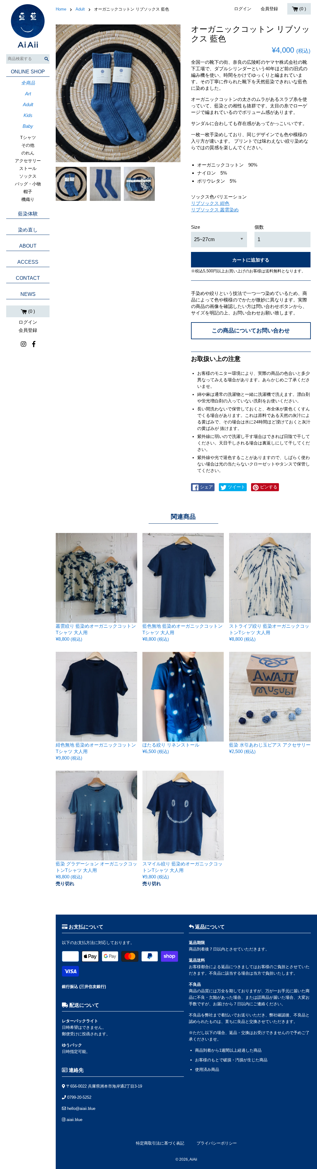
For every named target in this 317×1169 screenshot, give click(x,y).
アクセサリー (28, 160)
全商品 (28, 82)
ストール (28, 168)
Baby (28, 126)
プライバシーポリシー (217, 1143)
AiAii (193, 1159)
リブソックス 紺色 (210, 203)
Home (61, 9)
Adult (28, 104)
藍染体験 (28, 213)
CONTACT (28, 278)
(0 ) (31, 311)
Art (28, 93)
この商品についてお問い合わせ (251, 330)
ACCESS (27, 262)
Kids (28, 115)
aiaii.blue (73, 1119)
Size (195, 227)
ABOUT (28, 246)
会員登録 (28, 330)
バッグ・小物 (28, 183)
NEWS (28, 294)
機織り (27, 199)
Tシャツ (28, 137)
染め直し (28, 229)
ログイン (28, 322)
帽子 (28, 191)
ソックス (28, 176)
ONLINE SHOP (28, 71)
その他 (27, 145)
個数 (259, 227)
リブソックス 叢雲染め (215, 209)
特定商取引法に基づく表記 (160, 1143)
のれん (27, 152)
